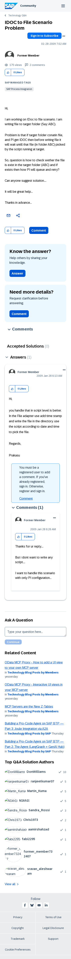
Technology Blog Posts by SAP (29, 733)
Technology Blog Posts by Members (33, 672)
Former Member (28, 55)
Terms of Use (53, 917)
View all (10, 884)
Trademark (18, 938)
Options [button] (63, 36)
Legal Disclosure (53, 928)
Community (28, 5)
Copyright (17, 928)
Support (53, 938)
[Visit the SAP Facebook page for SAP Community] (24, 905)
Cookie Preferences (18, 949)
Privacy (17, 917)
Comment (38, 230)
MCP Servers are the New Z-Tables (29, 706)
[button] (8, 72)
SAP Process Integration (19, 89)
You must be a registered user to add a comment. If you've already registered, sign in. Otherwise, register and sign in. (34, 479)
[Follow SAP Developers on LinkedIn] (46, 905)
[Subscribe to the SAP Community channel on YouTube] (39, 905)
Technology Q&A (17, 15)
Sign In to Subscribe (44, 35)
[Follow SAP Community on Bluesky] (32, 905)
